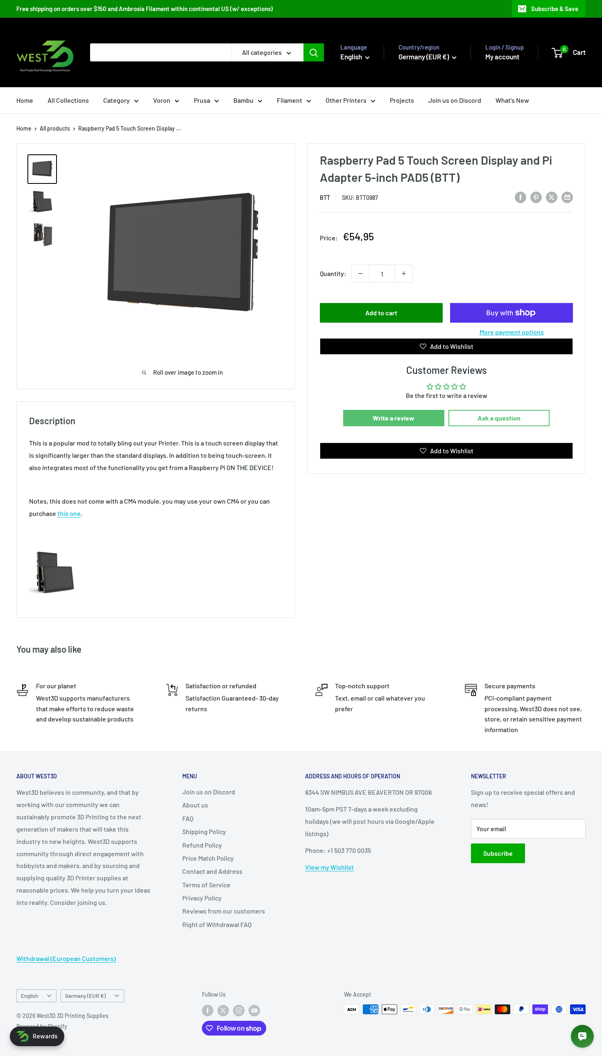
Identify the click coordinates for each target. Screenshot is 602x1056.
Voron (161, 100)
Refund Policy (202, 845)
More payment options (512, 332)
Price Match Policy (208, 858)
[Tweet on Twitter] (551, 196)
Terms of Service (206, 885)
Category (116, 100)
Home (24, 100)
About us (195, 805)
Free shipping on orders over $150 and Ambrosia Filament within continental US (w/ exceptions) (144, 8)
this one (69, 513)
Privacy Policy (202, 898)
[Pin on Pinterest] (536, 196)
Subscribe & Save (554, 8)
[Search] (313, 52)
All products (55, 128)
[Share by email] (567, 196)
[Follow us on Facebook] (207, 1010)
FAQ (187, 818)
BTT (325, 197)
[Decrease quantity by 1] (360, 273)
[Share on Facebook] (520, 196)
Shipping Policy (204, 831)
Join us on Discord (454, 100)
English (29, 995)
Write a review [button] (393, 418)
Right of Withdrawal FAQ (216, 924)
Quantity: (333, 273)
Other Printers (346, 100)
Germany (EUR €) (85, 995)
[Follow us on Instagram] (238, 1010)
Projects (402, 100)
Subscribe (498, 853)
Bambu (243, 100)
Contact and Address (212, 871)
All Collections (68, 100)
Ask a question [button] (499, 418)
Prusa (202, 100)
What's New (512, 100)
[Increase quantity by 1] (403, 273)
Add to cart (381, 313)
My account (502, 56)
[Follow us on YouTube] (254, 1010)
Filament (289, 100)
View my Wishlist (329, 867)
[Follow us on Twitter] (223, 1010)
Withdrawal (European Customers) (66, 958)
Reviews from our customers (223, 911)
